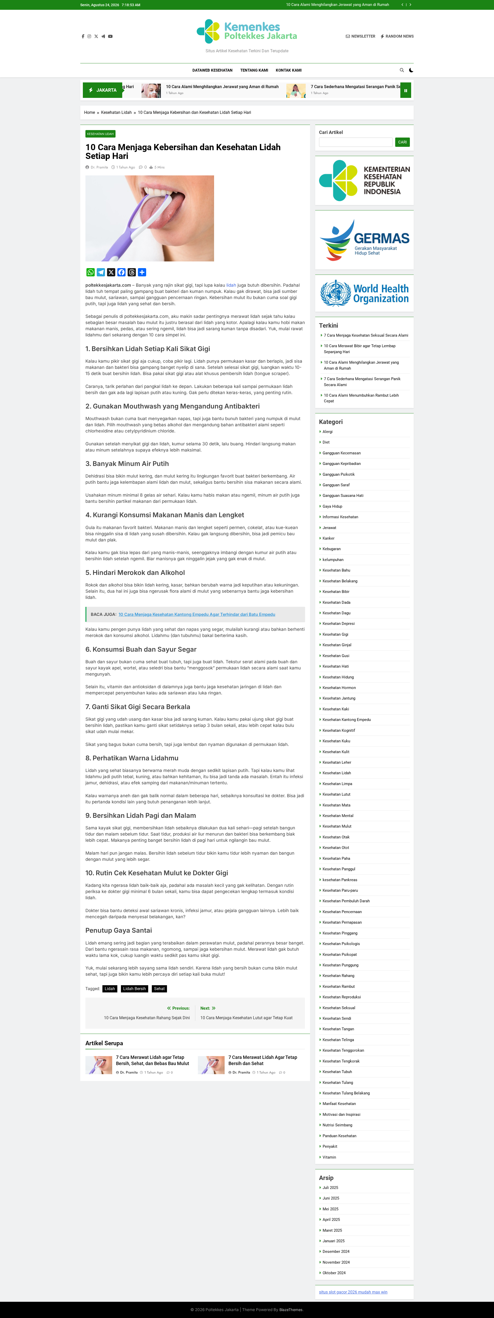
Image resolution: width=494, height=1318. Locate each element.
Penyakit (330, 1146)
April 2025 (331, 1219)
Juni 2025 (331, 1198)
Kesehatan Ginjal (337, 645)
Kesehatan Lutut (336, 794)
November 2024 (336, 1262)
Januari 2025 (334, 1241)
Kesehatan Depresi (339, 623)
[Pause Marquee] (405, 90)
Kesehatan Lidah (100, 134)
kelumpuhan (333, 559)
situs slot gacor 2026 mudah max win (353, 1292)
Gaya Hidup (332, 506)
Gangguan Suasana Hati (343, 495)
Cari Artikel (331, 132)
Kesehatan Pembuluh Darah (346, 901)
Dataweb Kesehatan (212, 70)
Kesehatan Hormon (339, 687)
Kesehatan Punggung (340, 965)
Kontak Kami (289, 70)
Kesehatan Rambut (339, 986)
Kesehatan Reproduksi (342, 997)
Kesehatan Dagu (336, 613)
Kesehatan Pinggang (340, 933)
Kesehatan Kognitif (339, 730)
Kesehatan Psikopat (340, 954)
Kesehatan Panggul (339, 869)
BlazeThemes (291, 1309)
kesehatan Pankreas (340, 880)
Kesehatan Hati (336, 666)
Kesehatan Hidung (338, 677)
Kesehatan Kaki (336, 709)
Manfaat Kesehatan (339, 1103)
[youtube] (110, 36)
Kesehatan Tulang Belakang (346, 1093)
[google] (103, 36)
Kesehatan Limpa (337, 783)
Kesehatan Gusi (336, 655)
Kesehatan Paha (336, 858)
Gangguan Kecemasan (342, 453)
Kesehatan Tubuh (337, 1071)
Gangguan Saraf (336, 485)
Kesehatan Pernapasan (342, 922)
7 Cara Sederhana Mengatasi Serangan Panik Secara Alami (322, 86)
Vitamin (329, 1157)
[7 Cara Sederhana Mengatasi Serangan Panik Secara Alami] (252, 93)
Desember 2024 (336, 1251)
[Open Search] (402, 70)
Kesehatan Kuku (336, 741)
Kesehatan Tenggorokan (343, 1050)
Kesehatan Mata (336, 805)
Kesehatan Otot (336, 847)
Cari (402, 142)
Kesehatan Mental (338, 815)
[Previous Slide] (402, 5)
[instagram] (89, 36)
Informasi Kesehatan (340, 517)
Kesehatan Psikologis (341, 943)
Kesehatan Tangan (338, 1029)
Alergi (328, 431)
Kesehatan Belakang (340, 581)
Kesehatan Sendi (337, 1018)
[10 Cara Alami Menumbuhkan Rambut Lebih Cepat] (394, 93)
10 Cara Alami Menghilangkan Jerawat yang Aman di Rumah (337, 5)
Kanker (328, 538)
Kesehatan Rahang (338, 975)
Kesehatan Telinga (338, 1040)
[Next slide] (410, 5)
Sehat (159, 988)
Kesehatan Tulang (338, 1082)
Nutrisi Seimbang (337, 1125)
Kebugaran (332, 549)
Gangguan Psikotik (339, 474)
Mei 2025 (330, 1209)
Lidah (110, 988)
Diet (326, 442)
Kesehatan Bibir (336, 591)
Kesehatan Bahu (336, 570)
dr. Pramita (99, 167)
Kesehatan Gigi (335, 634)
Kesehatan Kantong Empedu (347, 719)
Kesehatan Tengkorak (341, 1061)
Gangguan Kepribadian (342, 463)
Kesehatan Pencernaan (342, 911)
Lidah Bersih (134, 988)
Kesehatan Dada (336, 602)
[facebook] (83, 36)
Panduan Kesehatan (339, 1136)
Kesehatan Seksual (339, 1008)
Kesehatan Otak (336, 837)
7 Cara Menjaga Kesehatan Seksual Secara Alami (366, 335)
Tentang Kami (254, 70)
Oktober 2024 (334, 1273)
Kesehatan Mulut (337, 826)
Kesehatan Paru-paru (340, 890)
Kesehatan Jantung (339, 698)
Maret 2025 (332, 1230)
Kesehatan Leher (337, 762)
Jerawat (329, 527)
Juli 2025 (330, 1187)
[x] (96, 36)
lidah (231, 285)
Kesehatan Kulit (336, 752)
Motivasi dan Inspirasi (341, 1114)
